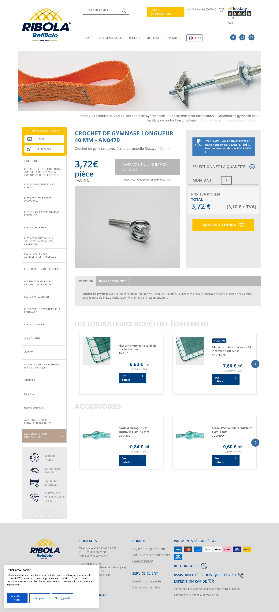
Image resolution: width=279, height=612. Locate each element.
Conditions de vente (146, 581)
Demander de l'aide (146, 587)
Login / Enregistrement (148, 549)
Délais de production (112, 281)
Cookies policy (142, 561)
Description (85, 281)
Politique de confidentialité (151, 555)
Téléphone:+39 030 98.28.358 (97, 548)
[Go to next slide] (255, 364)
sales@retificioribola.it (93, 556)
